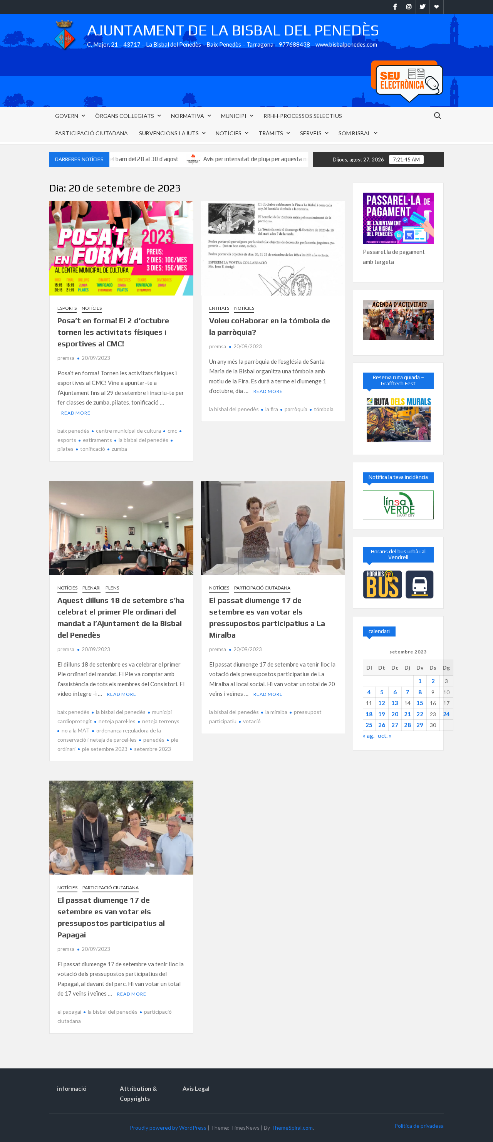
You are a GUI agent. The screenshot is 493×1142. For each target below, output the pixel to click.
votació (252, 721)
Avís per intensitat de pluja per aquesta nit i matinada (239, 159)
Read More (76, 413)
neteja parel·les (117, 721)
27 (394, 724)
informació (71, 1088)
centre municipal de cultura (128, 430)
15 (419, 702)
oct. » (384, 735)
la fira (271, 409)
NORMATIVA (187, 116)
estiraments (97, 440)
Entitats (219, 308)
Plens (112, 588)
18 (369, 713)
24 (446, 713)
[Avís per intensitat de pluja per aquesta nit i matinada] (162, 158)
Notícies (228, 133)
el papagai (69, 1011)
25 (369, 724)
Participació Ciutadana (91, 133)
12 (381, 702)
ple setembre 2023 (104, 749)
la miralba (276, 712)
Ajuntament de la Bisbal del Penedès (233, 30)
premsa (65, 358)
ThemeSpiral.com (292, 1127)
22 (419, 713)
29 (419, 724)
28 (407, 724)
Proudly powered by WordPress (168, 1127)
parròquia (296, 409)
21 (407, 713)
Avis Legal (196, 1088)
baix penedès (73, 430)
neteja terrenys (160, 721)
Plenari (91, 588)
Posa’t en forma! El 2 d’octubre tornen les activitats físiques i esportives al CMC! (113, 332)
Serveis (311, 133)
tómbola (324, 409)
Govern (66, 116)
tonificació (92, 448)
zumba (119, 448)
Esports (67, 308)
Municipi (233, 116)
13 (394, 702)
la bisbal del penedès (143, 440)
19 (381, 713)
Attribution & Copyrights (138, 1093)
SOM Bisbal (355, 133)
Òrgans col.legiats (124, 116)
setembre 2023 (152, 749)
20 (394, 713)
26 (381, 724)
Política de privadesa (419, 1125)
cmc (172, 430)
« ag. (368, 735)
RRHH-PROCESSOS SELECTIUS (302, 116)
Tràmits (270, 133)
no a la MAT (76, 730)
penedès (153, 739)
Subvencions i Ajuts (169, 133)
